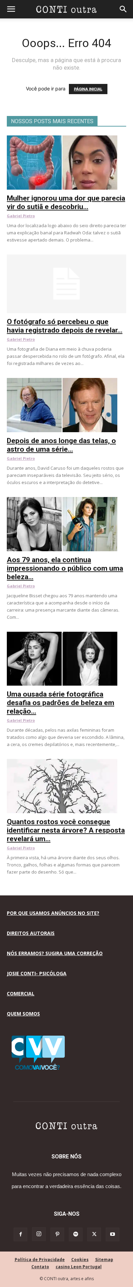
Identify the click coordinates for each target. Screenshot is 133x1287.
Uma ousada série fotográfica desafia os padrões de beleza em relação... (60, 702)
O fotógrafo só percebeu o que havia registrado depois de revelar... (64, 326)
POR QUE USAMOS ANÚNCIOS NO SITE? (53, 913)
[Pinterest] (57, 1234)
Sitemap (104, 1259)
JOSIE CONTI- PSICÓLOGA (36, 973)
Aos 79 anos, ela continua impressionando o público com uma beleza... (65, 568)
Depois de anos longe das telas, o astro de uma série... (61, 445)
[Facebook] (20, 1234)
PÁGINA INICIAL (88, 89)
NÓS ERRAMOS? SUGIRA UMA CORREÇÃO (55, 953)
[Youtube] (112, 1234)
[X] (94, 1234)
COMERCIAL (20, 993)
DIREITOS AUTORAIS (31, 933)
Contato (40, 1267)
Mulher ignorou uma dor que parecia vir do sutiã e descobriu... (66, 202)
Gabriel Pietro (21, 215)
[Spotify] (76, 1234)
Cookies (80, 1259)
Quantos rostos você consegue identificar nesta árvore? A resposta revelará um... (66, 830)
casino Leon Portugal (79, 1267)
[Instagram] (39, 1234)
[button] (11, 9)
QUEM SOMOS (23, 1013)
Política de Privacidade (40, 1259)
